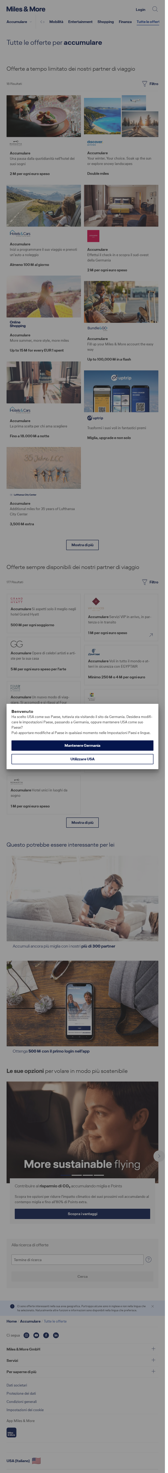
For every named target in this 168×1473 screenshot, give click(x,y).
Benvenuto (22, 711)
